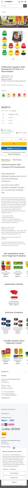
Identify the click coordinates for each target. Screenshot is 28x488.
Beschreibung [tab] (5, 160)
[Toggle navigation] (2, 1)
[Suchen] (25, 6)
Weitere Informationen (14, 154)
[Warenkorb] (25, 1)
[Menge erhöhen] (25, 139)
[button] (19, 1)
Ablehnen (14, 482)
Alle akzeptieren (14, 473)
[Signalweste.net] (8, 2)
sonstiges (9, 79)
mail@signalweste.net (11, 395)
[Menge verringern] (3, 139)
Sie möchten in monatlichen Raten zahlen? (14, 153)
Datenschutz (13, 469)
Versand (14, 110)
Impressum (5, 469)
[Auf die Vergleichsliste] (19, 33)
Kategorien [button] (4, 371)
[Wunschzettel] (22, 1)
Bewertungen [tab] (17, 160)
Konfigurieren (14, 477)
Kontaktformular (5, 397)
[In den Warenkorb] (2, 29)
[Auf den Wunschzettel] (23, 33)
